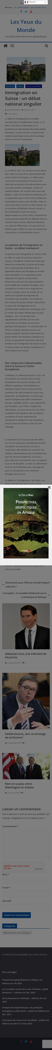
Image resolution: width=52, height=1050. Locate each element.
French (31, 2)
